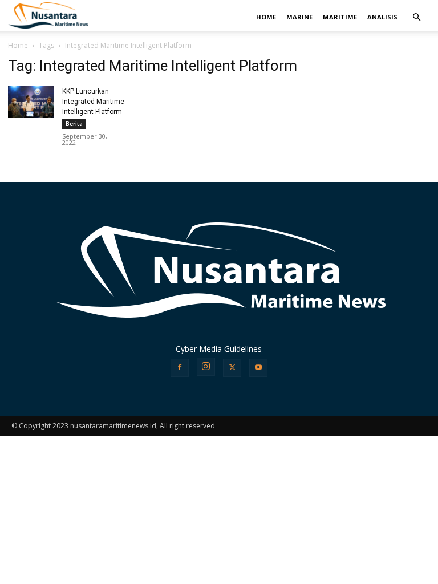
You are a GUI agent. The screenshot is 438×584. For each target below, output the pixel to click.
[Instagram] (206, 367)
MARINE (299, 17)
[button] (416, 17)
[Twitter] (232, 368)
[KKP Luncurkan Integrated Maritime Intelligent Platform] (31, 102)
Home (18, 45)
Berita (74, 124)
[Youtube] (258, 368)
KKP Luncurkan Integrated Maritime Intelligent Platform (93, 101)
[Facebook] (180, 368)
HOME (266, 17)
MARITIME (340, 17)
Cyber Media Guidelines (219, 348)
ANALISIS (382, 17)
